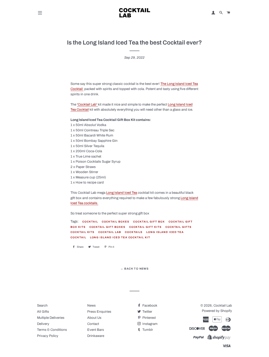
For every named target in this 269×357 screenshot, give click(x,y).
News (91, 305)
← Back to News (135, 268)
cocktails (134, 232)
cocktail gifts (178, 227)
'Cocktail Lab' (87, 104)
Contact (93, 324)
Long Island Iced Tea (121, 193)
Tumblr (147, 330)
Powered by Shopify (217, 311)
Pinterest (149, 318)
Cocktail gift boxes (107, 227)
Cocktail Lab (222, 305)
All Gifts (43, 311)
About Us (94, 318)
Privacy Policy (47, 336)
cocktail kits (82, 232)
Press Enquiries (99, 311)
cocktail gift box (149, 221)
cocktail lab (109, 232)
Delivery (43, 324)
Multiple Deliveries (50, 318)
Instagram (150, 324)
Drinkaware (95, 336)
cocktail (90, 221)
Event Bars (95, 330)
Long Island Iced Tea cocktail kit (120, 237)
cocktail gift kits (145, 227)
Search (42, 305)
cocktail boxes (115, 221)
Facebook (149, 305)
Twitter (147, 311)
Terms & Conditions (52, 330)
